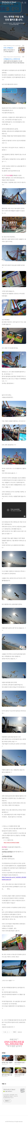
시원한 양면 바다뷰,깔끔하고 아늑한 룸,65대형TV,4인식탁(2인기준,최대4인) (14, 62)
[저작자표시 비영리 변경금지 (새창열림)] (20, 1032)
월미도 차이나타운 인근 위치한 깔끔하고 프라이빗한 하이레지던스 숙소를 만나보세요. (9, 50)
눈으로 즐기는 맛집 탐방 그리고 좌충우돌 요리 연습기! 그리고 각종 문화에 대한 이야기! (10, 1096)
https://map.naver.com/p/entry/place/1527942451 (12, 56)
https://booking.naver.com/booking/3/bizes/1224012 (12, 45)
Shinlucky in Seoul (9, 2)
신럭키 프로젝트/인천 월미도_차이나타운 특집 (14, 1043)
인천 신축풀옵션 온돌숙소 (9, 48)
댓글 (4, 1084)
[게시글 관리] (9, 1032)
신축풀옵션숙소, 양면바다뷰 (12, 59)
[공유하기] (7, 1032)
